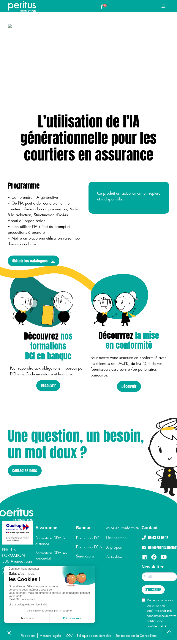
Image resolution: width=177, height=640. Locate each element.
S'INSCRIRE (153, 589)
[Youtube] (163, 557)
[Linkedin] (144, 557)
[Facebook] (154, 557)
